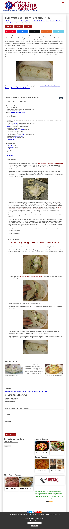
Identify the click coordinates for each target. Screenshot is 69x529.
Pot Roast (8, 22)
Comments (19, 26)
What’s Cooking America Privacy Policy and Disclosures (47, 514)
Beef (47, 21)
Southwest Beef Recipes (41, 391)
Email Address (8, 441)
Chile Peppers (9, 391)
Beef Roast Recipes (56, 21)
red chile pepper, (19, 129)
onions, (15, 137)
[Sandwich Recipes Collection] (14, 369)
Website (7, 414)
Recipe (9, 26)
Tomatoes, (10, 145)
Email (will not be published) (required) (17, 408)
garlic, (16, 123)
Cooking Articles (25, 21)
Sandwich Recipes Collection (12, 375)
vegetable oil (19, 136)
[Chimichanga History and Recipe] (54, 369)
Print (28, 26)
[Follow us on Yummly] (41, 512)
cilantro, (23, 134)
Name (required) (10, 401)
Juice (8, 126)
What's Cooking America (12, 21)
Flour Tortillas (11, 139)
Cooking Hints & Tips (20, 391)
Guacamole (10, 155)
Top (65, 525)
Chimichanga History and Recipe (53, 375)
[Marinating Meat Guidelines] (35, 369)
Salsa (8, 148)
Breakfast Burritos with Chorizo (20, 88)
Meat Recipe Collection (38, 21)
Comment (8, 421)
